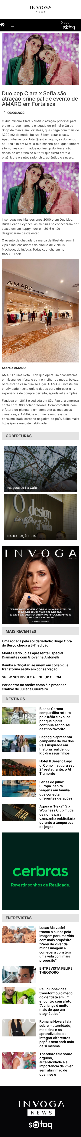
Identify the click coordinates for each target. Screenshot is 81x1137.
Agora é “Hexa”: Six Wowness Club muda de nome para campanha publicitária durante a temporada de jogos (57, 816)
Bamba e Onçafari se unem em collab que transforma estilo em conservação (35, 667)
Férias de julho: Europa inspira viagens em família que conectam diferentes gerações (56, 790)
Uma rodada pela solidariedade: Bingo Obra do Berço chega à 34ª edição (37, 643)
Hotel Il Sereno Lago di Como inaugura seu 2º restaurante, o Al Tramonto (57, 767)
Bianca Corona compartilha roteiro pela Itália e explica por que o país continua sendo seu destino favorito (55, 719)
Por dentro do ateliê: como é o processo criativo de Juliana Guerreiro (34, 687)
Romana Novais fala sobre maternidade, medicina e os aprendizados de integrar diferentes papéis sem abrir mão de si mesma (56, 1033)
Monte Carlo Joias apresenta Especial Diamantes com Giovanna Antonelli (32, 655)
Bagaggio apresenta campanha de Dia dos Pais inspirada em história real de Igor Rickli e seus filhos (56, 745)
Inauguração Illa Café (22, 488)
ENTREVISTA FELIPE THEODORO (56, 970)
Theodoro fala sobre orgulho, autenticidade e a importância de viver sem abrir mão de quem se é (56, 1064)
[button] (12, 25)
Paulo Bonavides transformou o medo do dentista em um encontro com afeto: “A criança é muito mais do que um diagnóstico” (56, 1001)
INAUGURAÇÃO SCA (21, 536)
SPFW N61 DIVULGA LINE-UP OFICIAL (32, 677)
